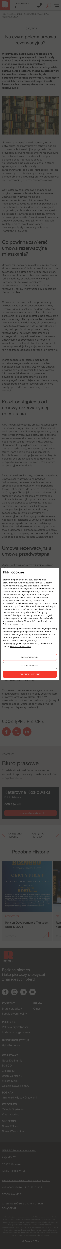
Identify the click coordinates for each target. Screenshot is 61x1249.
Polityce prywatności (13, 624)
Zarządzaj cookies (29, 657)
